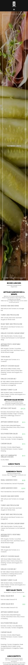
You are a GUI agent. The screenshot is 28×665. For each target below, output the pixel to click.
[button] (14, 9)
